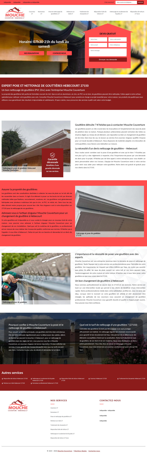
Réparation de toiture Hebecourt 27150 (16, 378)
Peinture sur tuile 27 (70, 13)
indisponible (7, 2)
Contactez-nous (94, 451)
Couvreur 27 (32, 13)
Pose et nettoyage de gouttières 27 (55, 13)
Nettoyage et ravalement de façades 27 (119, 13)
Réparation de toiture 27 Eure (137, 13)
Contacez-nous (59, 53)
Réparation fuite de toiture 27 (100, 13)
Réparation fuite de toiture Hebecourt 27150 (72, 379)
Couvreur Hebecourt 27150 (98, 378)
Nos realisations (31, 53)
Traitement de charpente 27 (84, 13)
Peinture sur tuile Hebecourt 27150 (14, 383)
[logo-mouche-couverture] (18, 405)
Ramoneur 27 (41, 13)
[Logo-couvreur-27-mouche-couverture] (15, 13)
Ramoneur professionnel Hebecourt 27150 (45, 383)
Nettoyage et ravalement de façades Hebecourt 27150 (43, 379)
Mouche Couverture (65, 451)
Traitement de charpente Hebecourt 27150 (132, 378)
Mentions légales (80, 451)
